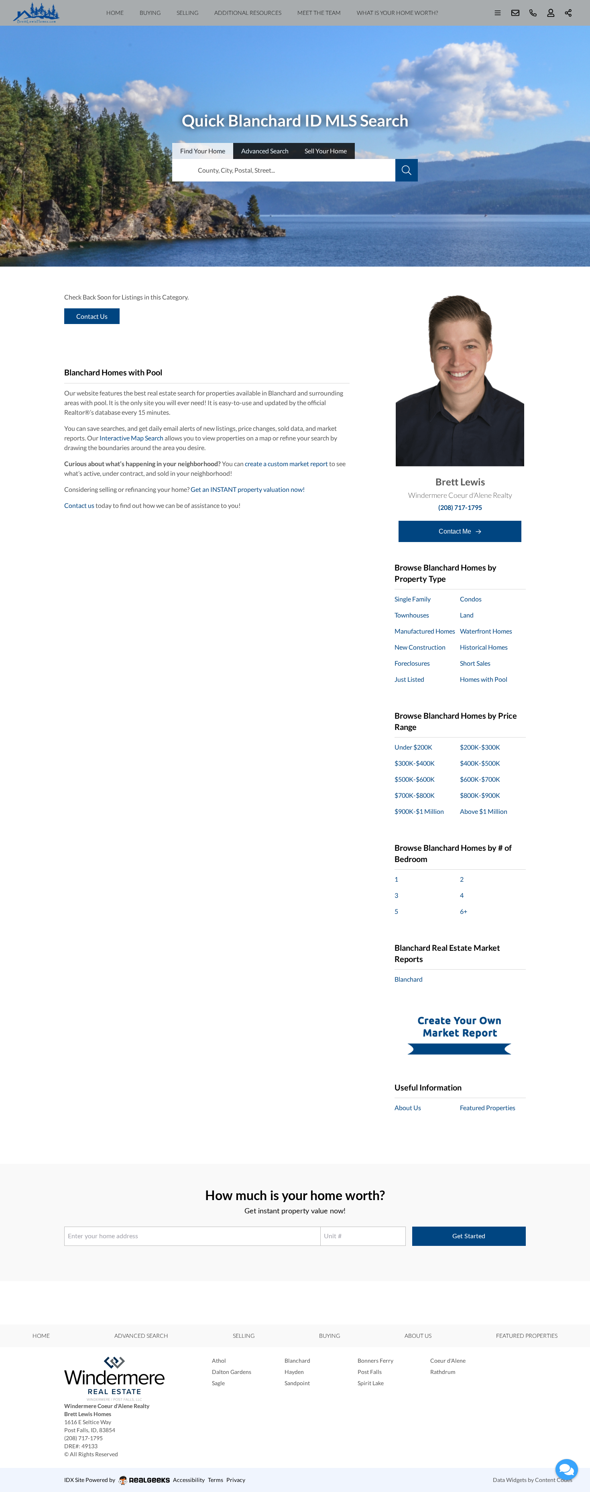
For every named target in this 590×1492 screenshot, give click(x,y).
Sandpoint (297, 1383)
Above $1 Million (483, 811)
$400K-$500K (480, 763)
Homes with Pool (483, 679)
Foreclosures (412, 663)
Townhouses (412, 615)
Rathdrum (443, 1371)
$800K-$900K (480, 795)
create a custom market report (286, 463)
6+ (463, 911)
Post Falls (370, 1371)
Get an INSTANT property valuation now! (248, 489)
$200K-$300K (480, 747)
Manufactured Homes (425, 631)
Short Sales (475, 663)
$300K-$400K (415, 763)
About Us (408, 1107)
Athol (219, 1360)
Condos (471, 599)
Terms (215, 1479)
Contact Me (456, 531)
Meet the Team (319, 12)
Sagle (218, 1383)
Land (467, 615)
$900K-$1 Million (419, 811)
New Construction (420, 647)
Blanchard (409, 979)
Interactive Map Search (131, 438)
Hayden (294, 1371)
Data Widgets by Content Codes (532, 1479)
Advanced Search (141, 1335)
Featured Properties (487, 1107)
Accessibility (189, 1479)
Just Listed (409, 679)
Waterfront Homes (486, 631)
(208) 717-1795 (460, 507)
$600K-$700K (480, 779)
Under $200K (413, 747)
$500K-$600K (415, 779)
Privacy (235, 1479)
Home (115, 12)
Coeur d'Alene (448, 1360)
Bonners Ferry (375, 1360)
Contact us (79, 505)
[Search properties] (406, 170)
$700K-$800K (415, 795)
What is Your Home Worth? (397, 12)
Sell (326, 151)
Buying (150, 12)
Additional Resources (247, 12)
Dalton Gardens (231, 1371)
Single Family (413, 599)
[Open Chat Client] (566, 1469)
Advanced (265, 151)
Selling (187, 12)
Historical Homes (484, 647)
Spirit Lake (371, 1383)
